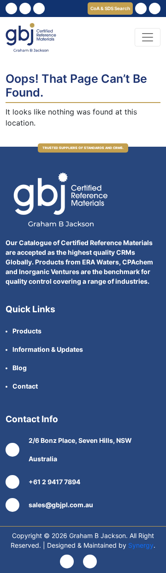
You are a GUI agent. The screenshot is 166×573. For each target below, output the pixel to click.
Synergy (141, 545)
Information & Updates (47, 349)
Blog (19, 368)
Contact (25, 386)
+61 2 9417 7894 (54, 482)
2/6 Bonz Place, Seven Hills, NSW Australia (80, 449)
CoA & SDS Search (110, 8)
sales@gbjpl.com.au (61, 505)
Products (27, 331)
